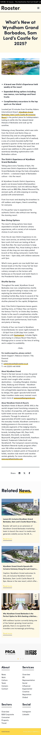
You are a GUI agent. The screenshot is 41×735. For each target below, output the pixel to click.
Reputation (26, 694)
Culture (4, 680)
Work (4, 677)
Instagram (26, 711)
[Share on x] (24, 473)
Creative (25, 691)
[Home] (11, 8)
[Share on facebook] (29, 473)
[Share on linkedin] (19, 473)
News (4, 674)
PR (23, 677)
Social (24, 683)
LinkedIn (25, 714)
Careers (5, 686)
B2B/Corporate (8, 714)
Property (5, 720)
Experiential (27, 688)
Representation (28, 680)
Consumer (6, 717)
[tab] (17, 658)
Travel (4, 723)
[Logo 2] (30, 652)
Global (25, 697)
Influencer (26, 686)
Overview (26, 674)
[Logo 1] (10, 652)
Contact (5, 688)
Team (4, 683)
